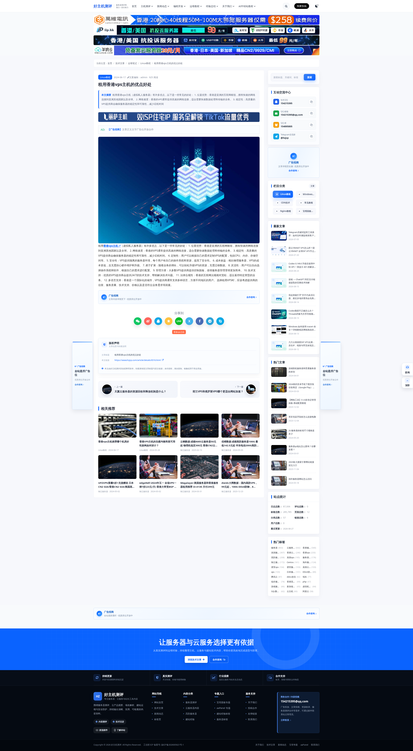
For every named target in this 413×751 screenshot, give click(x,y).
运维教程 (194, 6)
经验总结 (211, 6)
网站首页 (158, 702)
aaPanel (304, 744)
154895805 (286, 126)
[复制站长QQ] (311, 101)
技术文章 (120, 63)
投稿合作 (252, 708)
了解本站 (121, 730)
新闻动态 (162, 6)
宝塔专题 (293, 744)
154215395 (286, 103)
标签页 (157, 719)
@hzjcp (285, 137)
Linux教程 (145, 63)
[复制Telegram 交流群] (311, 136)
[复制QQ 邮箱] (311, 113)
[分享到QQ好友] (158, 321)
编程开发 (178, 6)
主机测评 (146, 6)
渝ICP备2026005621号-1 (172, 744)
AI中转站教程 (246, 6)
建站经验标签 (223, 713)
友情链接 (252, 713)
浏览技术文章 (194, 659)
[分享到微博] (148, 321)
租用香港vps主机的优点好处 (168, 63)
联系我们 (252, 719)
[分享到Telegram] (210, 321)
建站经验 (190, 719)
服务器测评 (191, 702)
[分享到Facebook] (199, 321)
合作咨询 (217, 659)
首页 (134, 6)
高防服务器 (191, 713)
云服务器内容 (192, 708)
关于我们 (227, 6)
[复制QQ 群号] (311, 124)
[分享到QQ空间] (168, 321)
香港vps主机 (110, 246)
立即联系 (285, 720)
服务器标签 (222, 719)
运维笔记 (132, 63)
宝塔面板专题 (223, 702)
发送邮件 (103, 730)
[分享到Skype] (220, 321)
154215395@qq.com (292, 114)
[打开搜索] (286, 6)
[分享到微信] (137, 321)
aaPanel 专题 (223, 708)
